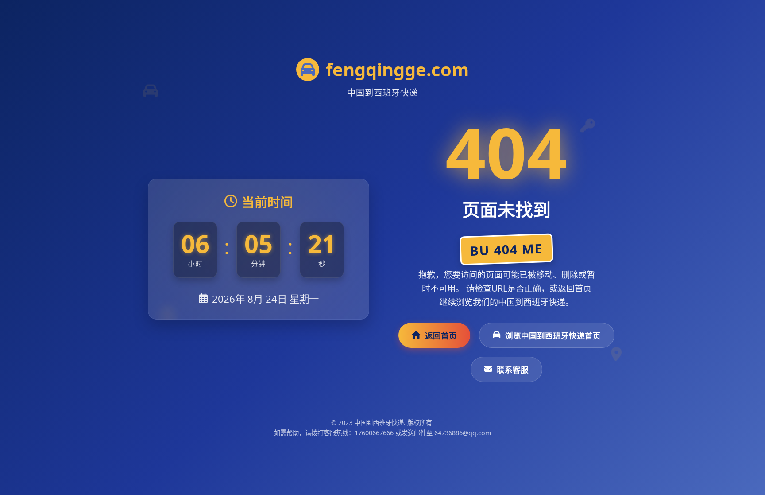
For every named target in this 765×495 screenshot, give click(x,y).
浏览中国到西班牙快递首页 (553, 335)
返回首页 (441, 335)
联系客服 (513, 369)
